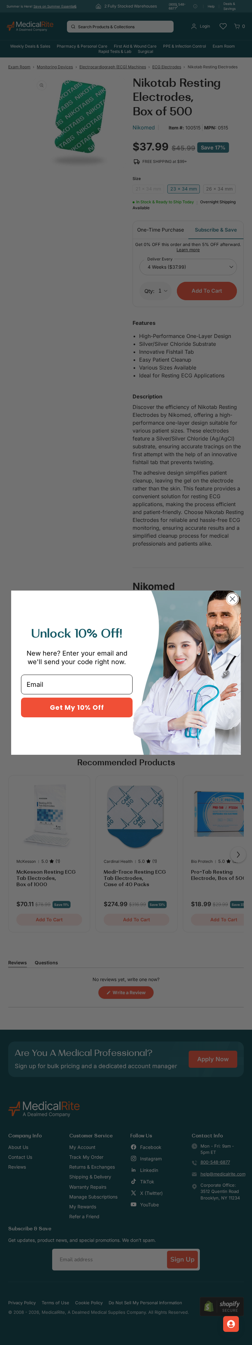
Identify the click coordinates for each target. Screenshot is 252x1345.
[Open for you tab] (231, 1324)
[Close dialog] (232, 599)
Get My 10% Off (77, 707)
